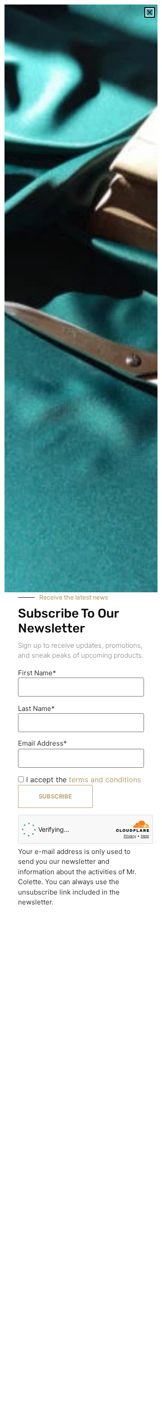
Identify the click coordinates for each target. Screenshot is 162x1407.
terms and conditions (105, 779)
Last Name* (36, 708)
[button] (149, 12)
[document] (81, 703)
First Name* (37, 672)
